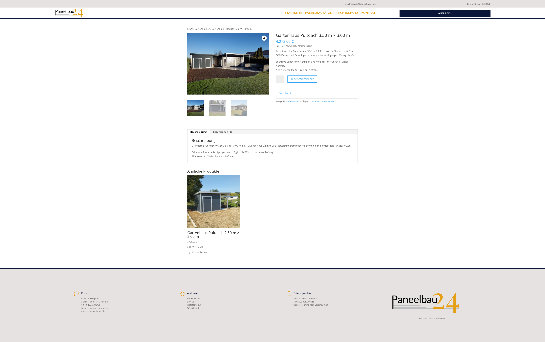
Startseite (293, 12)
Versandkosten (304, 45)
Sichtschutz (348, 12)
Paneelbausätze (318, 12)
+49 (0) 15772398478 (90, 304)
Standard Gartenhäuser (323, 101)
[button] (264, 38)
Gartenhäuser (202, 28)
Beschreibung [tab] (198, 131)
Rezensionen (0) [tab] (222, 131)
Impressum (423, 318)
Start (190, 28)
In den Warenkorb (302, 79)
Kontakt (368, 12)
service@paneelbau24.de (93, 311)
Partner (442, 318)
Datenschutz (433, 318)
